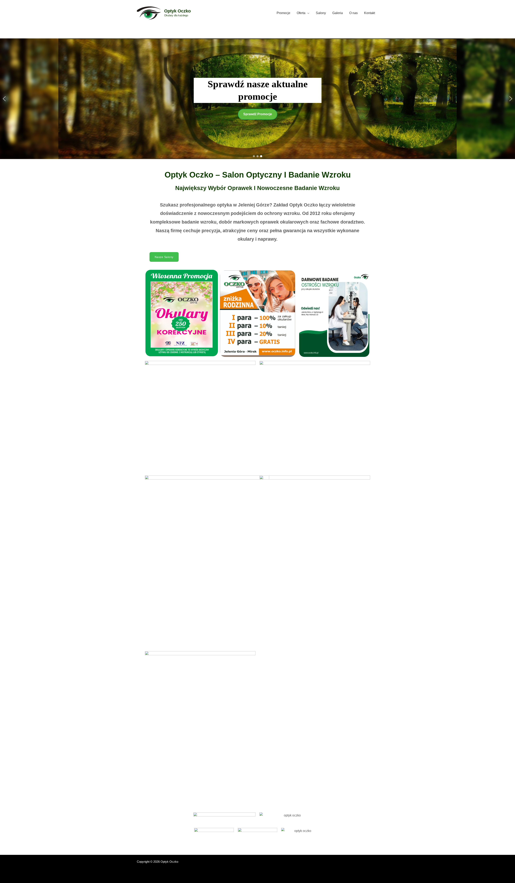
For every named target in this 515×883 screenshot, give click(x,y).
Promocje (283, 13)
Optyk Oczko (177, 10)
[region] (257, 98)
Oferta (301, 13)
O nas (353, 13)
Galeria (337, 13)
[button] (4, 98)
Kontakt (369, 13)
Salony (321, 13)
